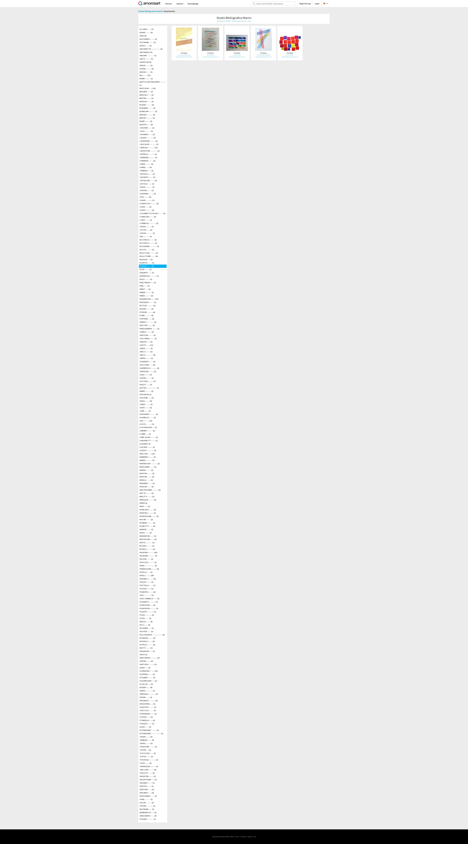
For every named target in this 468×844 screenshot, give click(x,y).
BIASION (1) (147, 101)
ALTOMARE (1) (148, 42)
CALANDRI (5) (147, 134)
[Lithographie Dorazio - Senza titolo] (210, 39)
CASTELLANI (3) (148, 180)
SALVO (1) (143, 654)
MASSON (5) (147, 487)
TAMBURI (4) (147, 740)
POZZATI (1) (148, 612)
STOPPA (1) (146, 717)
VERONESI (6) (147, 793)
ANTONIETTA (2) (151, 49)
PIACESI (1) (146, 582)
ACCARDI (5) (146, 29)
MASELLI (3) (146, 480)
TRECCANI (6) (148, 770)
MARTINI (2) (147, 473)
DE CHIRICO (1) (148, 243)
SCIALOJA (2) (146, 684)
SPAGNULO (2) (149, 701)
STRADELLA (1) (147, 720)
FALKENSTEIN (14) (149, 299)
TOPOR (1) (146, 756)
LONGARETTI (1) (149, 440)
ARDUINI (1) (148, 55)
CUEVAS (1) (147, 233)
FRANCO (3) (148, 322)
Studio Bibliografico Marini (150, 11)
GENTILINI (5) (148, 335)
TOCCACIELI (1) (148, 753)
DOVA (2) (145, 269)
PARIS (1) (148, 566)
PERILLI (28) (147, 575)
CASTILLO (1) (147, 184)
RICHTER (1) (146, 631)
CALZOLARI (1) (149, 144)
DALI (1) (146, 236)
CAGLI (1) (146, 131)
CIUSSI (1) (145, 207)
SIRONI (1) (146, 697)
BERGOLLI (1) (147, 95)
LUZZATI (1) (148, 450)
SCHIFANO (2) (147, 674)
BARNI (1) (146, 79)
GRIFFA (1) (146, 358)
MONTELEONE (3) (149, 516)
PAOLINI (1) (146, 559)
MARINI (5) (146, 470)
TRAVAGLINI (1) (149, 766)
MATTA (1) (147, 493)
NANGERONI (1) (148, 536)
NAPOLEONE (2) (148, 539)
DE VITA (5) (147, 250)
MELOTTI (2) (147, 496)
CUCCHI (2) (146, 230)
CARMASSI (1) (147, 161)
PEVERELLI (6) (148, 579)
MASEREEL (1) (147, 483)
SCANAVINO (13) (149, 671)
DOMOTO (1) (147, 263)
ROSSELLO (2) (147, 641)
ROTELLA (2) (147, 645)
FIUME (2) (146, 315)
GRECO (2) (146, 352)
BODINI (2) (147, 105)
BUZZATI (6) (146, 124)
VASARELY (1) (147, 783)
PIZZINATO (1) (149, 602)
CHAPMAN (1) (148, 194)
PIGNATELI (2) (148, 592)
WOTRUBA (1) (147, 809)
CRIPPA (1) (147, 227)
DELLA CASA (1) (149, 253)
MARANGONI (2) (150, 464)
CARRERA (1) (146, 171)
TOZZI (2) (145, 763)
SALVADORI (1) (147, 651)
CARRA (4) (146, 167)
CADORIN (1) (147, 128)
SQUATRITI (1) (148, 707)
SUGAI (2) (145, 727)
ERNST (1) (145, 289)
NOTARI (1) (147, 546)
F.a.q (254, 837)
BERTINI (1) (146, 98)
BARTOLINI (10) (148, 88)
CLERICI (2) (147, 210)
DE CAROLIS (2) (148, 240)
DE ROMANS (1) (149, 246)
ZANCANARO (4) (148, 816)
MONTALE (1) (148, 513)
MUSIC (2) (146, 533)
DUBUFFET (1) (147, 273)
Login (317, 3)
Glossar (249, 837)
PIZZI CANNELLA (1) (149, 598)
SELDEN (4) (146, 687)
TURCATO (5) (147, 773)
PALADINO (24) (148, 552)
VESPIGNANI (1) (148, 796)
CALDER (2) (148, 138)
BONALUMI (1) (148, 111)
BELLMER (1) (146, 92)
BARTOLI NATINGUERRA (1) (153, 83)
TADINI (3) (146, 737)
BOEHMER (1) (147, 108)
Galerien (179, 4)
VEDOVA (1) (147, 786)
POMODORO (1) (149, 608)
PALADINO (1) (148, 556)
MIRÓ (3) (145, 506)
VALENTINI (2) (148, 776)
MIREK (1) (143, 503)
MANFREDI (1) (148, 457)
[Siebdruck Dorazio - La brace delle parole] (184, 39)
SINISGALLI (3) (149, 694)
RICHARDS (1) (147, 628)
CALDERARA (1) (149, 141)
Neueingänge (193, 4)
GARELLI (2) (147, 332)
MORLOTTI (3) (147, 526)
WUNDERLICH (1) (148, 812)
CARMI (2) (146, 164)
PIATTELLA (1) (147, 585)
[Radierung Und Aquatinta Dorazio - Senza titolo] (237, 39)
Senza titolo (210, 55)
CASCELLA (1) (147, 174)
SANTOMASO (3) (150, 658)
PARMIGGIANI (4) (149, 569)
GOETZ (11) (146, 345)
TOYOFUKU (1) (149, 760)
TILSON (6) (145, 750)
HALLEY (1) (146, 385)
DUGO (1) (146, 279)
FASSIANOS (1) (148, 302)
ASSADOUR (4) (145, 62)
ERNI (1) (145, 286)
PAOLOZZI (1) (148, 562)
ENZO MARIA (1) (148, 282)
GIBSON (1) (146, 342)
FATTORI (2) (147, 306)
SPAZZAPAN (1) (147, 704)
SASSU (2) (145, 668)
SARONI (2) (146, 661)
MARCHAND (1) (148, 467)
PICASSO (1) (146, 589)
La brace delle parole (184, 55)
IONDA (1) (146, 404)
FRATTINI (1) (147, 325)
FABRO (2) (146, 296)
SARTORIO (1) (148, 664)
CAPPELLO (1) (148, 154)
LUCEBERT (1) (145, 444)
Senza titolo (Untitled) (263, 55)
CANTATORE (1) (150, 151)
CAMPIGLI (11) (149, 148)
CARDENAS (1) (148, 157)
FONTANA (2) (147, 319)
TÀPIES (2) (146, 743)
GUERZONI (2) (148, 371)
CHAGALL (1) (147, 190)
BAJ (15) (145, 75)
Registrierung (305, 3)
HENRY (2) (146, 391)
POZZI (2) (147, 615)
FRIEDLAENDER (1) (149, 329)
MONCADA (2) (148, 510)
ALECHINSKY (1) (148, 39)
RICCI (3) (145, 625)
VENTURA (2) (147, 789)
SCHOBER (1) (147, 677)
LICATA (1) (147, 424)
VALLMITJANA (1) (148, 780)
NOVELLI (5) (147, 549)
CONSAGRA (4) (148, 217)
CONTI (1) (146, 220)
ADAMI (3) (146, 32)
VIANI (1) (146, 799)
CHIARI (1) (147, 200)
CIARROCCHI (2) (149, 203)
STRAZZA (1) (147, 724)
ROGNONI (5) (147, 638)
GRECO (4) (147, 355)
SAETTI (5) (146, 648)
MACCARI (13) (147, 454)
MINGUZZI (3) (148, 500)
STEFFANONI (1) (148, 714)
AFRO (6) (143, 36)
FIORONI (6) (147, 312)
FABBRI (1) (147, 292)
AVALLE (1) (146, 65)
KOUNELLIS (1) (148, 417)
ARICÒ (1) (146, 59)
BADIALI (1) (146, 72)
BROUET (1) (147, 118)
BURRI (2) (146, 121)
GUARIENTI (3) (147, 361)
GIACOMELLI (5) (148, 338)
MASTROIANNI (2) (150, 490)
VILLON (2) (147, 803)
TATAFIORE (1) (148, 747)
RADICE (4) (146, 622)
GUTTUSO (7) (148, 381)
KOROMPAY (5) (149, 414)
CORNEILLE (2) (149, 223)
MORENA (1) (147, 523)
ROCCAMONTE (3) (152, 635)
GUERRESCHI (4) (149, 368)
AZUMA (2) (147, 69)
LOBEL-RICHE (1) (149, 437)
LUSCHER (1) (147, 447)
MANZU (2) (147, 460)
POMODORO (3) (147, 605)
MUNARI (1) (146, 529)
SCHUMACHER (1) (148, 681)
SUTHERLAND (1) (149, 730)
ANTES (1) (146, 46)
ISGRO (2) (146, 408)
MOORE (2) (146, 519)
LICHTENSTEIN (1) (148, 427)
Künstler (168, 4)
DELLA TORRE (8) (149, 256)
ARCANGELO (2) (146, 52)
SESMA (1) (147, 691)
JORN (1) (145, 411)
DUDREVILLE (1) (149, 276)
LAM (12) (146, 421)
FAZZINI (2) (146, 309)
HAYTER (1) (149, 388)
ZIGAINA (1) (148, 819)
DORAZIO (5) (147, 266)
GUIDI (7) (146, 375)
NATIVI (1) (147, 543)
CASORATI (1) (147, 177)
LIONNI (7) (145, 434)
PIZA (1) (147, 595)
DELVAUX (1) (146, 259)
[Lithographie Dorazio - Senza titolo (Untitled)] (263, 39)
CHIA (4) (145, 197)
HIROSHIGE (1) (145, 394)
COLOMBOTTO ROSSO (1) (152, 213)
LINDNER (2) (147, 431)
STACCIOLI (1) (148, 710)
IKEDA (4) (146, 401)
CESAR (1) (147, 187)
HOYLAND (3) (147, 398)
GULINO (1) (147, 378)
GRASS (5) (146, 348)
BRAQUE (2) (147, 115)
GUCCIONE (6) (147, 365)
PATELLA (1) (146, 572)
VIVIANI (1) (147, 806)
